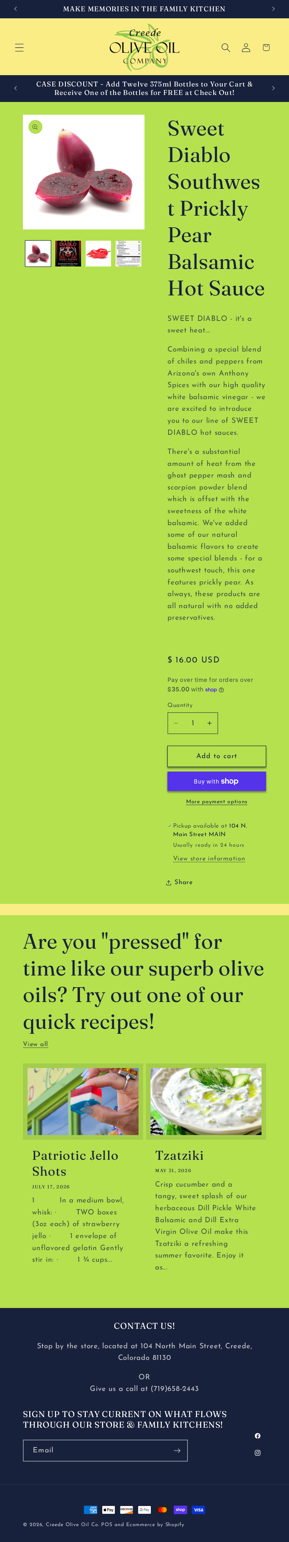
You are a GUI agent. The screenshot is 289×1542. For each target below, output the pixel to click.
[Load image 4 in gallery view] (128, 253)
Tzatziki (179, 1155)
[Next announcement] (273, 9)
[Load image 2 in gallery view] (68, 253)
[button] (19, 47)
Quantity (179, 705)
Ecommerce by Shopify (155, 1525)
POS (106, 1525)
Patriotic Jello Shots (75, 1163)
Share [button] (183, 882)
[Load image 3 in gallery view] (98, 253)
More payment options (216, 802)
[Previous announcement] (15, 9)
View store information (209, 859)
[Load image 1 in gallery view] (38, 253)
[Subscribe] (177, 1451)
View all (35, 1044)
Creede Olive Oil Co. (73, 1525)
